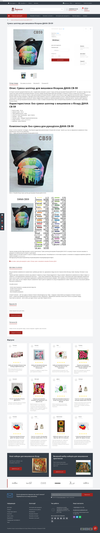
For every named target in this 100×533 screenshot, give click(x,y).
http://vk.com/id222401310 (67, 518)
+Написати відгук (16, 315)
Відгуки (32, 19)
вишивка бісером (48, 261)
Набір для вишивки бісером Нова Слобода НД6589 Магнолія (17, 365)
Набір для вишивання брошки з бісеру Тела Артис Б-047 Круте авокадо (61, 400)
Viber (74, 517)
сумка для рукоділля (21, 261)
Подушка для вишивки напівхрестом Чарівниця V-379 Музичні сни (39, 400)
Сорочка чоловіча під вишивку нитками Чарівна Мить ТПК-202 (83, 399)
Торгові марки (76, 15)
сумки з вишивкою (25, 119)
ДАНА (58, 33)
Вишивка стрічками (34, 518)
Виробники (10, 518)
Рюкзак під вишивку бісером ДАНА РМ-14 (17, 399)
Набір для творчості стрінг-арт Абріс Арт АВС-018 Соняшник (61, 437)
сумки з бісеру (30, 261)
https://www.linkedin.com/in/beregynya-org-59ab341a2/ (58, 518)
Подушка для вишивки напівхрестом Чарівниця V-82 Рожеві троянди (83, 366)
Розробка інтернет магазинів (13, 528)
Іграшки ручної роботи (35, 509)
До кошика (60, 60)
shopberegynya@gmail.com (80, 510)
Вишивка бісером (34, 15)
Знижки (85, 15)
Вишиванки (32, 511)
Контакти (9, 513)
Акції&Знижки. (21, 256)
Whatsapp (80, 517)
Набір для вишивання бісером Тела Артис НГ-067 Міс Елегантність (39, 366)
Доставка (36, 3)
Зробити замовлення (87, 10)
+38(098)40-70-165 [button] (78, 507)
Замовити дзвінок (72, 10)
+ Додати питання (16, 332)
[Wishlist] (86, 29)
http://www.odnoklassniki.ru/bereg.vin (52, 521)
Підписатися (87, 494)
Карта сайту (10, 516)
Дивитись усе (15, 469)
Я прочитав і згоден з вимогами (63, 497)
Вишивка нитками (47, 15)
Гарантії (82, 61)
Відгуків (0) (36, 83)
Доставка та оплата (25, 83)
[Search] (62, 9)
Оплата (30, 3)
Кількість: (53, 53)
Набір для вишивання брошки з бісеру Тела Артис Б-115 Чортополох (61, 366)
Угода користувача (61, 497)
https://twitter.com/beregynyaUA (55, 518)
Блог (37, 19)
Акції (8, 522)
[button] (2, 227)
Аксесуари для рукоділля (62, 15)
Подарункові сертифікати (13, 520)
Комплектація (54, 47)
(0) (63, 29)
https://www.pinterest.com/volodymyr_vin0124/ (61, 518)
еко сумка (13, 261)
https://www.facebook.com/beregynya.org (52, 518)
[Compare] (90, 29)
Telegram (77, 517)
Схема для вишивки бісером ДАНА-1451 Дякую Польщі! (17, 437)
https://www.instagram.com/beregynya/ (64, 518)
